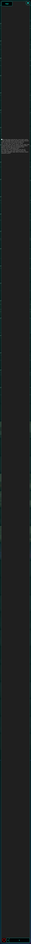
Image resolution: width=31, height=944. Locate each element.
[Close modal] (28, 3)
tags (7, 4)
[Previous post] (8, 940)
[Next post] (19, 940)
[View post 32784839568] (19, 940)
